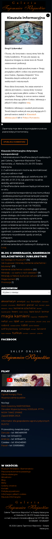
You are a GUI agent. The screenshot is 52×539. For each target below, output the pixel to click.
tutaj (28, 102)
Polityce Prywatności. (31, 117)
